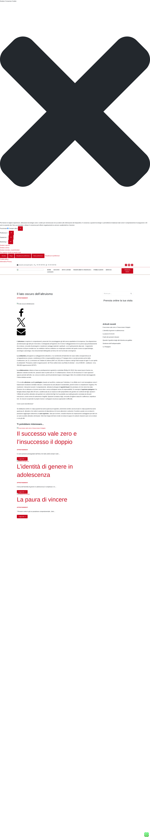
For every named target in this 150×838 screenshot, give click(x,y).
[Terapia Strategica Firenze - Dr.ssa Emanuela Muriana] (30, 271)
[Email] (21, 335)
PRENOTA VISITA (127, 270)
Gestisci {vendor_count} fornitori (10, 250)
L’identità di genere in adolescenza (113, 330)
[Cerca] (131, 293)
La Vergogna (107, 346)
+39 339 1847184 (40, 265)
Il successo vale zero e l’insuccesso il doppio (116, 327)
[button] (75, 112)
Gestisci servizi (4, 247)
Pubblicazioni (98, 269)
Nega (11, 255)
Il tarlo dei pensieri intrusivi (111, 337)
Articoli (109, 269)
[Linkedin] (129, 265)
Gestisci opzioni (5, 245)
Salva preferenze (38, 255)
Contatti (50, 272)
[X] (21, 326)
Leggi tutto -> (21, 458)
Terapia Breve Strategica (82, 269)
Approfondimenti (22, 298)
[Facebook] (126, 265)
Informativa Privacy (6, 261)
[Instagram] (132, 265)
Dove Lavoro (66, 269)
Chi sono (56, 269)
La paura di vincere (42, 499)
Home (49, 269)
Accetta (4, 255)
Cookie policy (4, 259)
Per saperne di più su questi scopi (10, 252)
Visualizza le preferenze (23, 255)
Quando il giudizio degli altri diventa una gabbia (117, 340)
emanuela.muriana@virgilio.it (26, 265)
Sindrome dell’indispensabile (112, 343)
